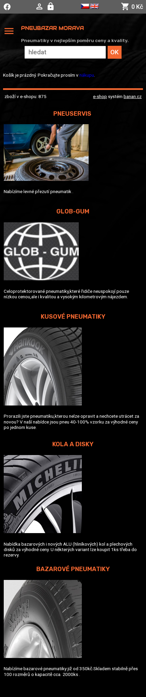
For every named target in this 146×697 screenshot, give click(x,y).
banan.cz (133, 96)
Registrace (51, 6)
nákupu (86, 75)
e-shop (100, 96)
